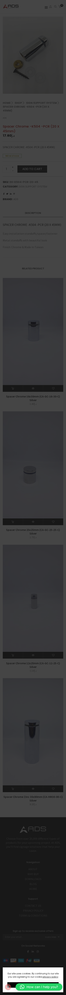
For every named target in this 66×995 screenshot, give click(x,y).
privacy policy (50, 976)
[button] (39, 987)
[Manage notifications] (8, 987)
